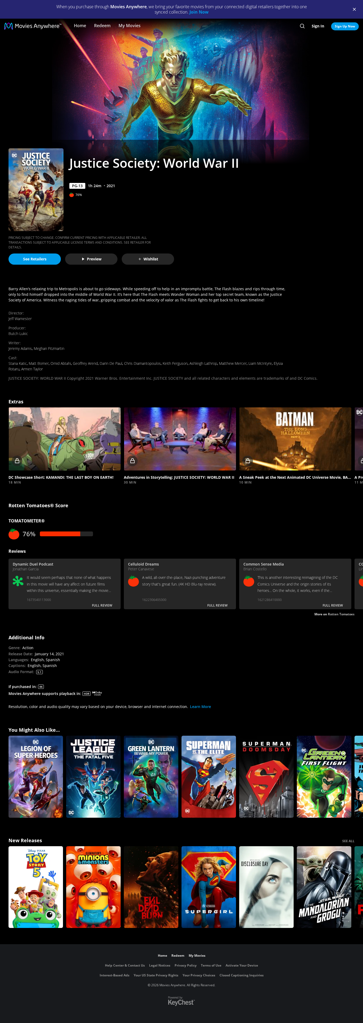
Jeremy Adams (20, 348)
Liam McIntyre (260, 363)
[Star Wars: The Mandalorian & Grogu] (324, 887)
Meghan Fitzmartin (49, 348)
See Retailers (35, 258)
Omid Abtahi (60, 363)
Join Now (199, 12)
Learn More (200, 706)
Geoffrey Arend (85, 363)
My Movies (130, 25)
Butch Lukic (18, 333)
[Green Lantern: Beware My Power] (151, 777)
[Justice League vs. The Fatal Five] (93, 777)
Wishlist (150, 258)
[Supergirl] (209, 887)
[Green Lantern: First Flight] (324, 777)
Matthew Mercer (233, 363)
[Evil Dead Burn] (151, 887)
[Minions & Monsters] (93, 887)
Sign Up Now (345, 26)
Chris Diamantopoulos (142, 363)
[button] (65, 438)
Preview (94, 258)
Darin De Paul (111, 363)
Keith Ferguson (175, 363)
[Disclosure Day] (266, 887)
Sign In (318, 25)
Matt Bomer (39, 363)
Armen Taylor (32, 368)
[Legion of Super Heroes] (36, 777)
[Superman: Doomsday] (266, 777)
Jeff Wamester (20, 318)
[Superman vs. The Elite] (209, 777)
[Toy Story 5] (36, 887)
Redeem (102, 25)
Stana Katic (18, 363)
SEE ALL (348, 841)
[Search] (302, 26)
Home (80, 25)
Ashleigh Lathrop (203, 363)
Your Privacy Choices (199, 975)
